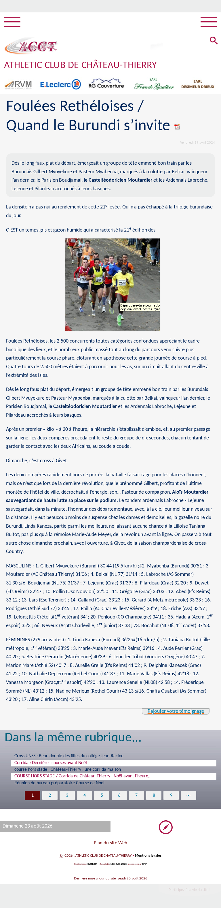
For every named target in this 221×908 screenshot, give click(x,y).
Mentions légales (148, 856)
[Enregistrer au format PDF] (177, 126)
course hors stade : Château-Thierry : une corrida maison (67, 769)
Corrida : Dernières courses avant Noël (50, 763)
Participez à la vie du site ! (190, 890)
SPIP (144, 864)
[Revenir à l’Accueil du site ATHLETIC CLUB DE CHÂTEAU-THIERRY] (31, 46)
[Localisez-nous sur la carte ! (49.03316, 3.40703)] (166, 827)
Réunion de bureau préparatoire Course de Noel (59, 783)
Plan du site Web (110, 843)
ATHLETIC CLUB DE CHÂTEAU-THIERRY (80, 66)
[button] (214, 41)
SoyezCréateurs (118, 864)
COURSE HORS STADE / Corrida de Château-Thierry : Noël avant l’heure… (82, 776)
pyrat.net (92, 864)
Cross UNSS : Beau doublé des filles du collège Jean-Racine (68, 756)
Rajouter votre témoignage (176, 711)
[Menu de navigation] (12, 22)
